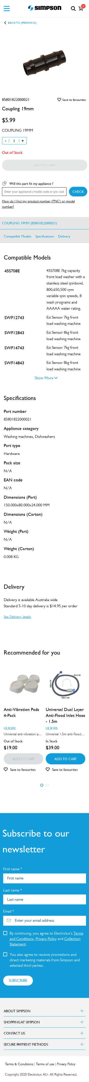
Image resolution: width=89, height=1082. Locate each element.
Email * (8, 911)
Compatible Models (17, 236)
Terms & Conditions (19, 1064)
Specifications (44, 236)
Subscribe (18, 980)
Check (78, 191)
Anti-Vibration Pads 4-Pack (21, 712)
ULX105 (52, 728)
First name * (12, 869)
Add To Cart (65, 758)
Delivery (64, 236)
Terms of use (45, 1064)
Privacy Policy (46, 938)
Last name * (12, 890)
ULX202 (10, 728)
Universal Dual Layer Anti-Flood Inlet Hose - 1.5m (65, 715)
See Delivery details (17, 617)
